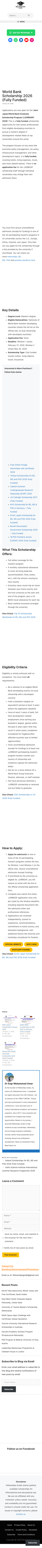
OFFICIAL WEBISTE (13, 944)
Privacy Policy (19, 1525)
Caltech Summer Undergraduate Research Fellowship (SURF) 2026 (21, 490)
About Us (31, 1525)
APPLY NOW (31, 944)
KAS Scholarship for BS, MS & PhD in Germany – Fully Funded (23, 508)
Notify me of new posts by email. (19, 1248)
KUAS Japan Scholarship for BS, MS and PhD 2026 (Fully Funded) (23, 519)
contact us (20, 1514)
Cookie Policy (21, 1530)
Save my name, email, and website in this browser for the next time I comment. (21, 1237)
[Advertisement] (21, 65)
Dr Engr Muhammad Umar (19, 1083)
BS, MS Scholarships (10, 1157)
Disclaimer (33, 1530)
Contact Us (9, 1530)
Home (9, 1525)
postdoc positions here (25, 260)
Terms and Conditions (26, 1534)
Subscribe (8, 1389)
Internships (12, 256)
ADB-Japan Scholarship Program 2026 (9, 1027)
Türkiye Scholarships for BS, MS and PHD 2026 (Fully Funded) (22, 479)
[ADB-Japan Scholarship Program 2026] (10, 1019)
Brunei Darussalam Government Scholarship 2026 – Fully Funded (24, 530)
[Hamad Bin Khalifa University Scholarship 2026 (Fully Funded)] (10, 1045)
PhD (8, 260)
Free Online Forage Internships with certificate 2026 (22, 468)
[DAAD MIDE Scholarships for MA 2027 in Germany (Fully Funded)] (27, 1019)
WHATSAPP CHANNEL (21, 950)
